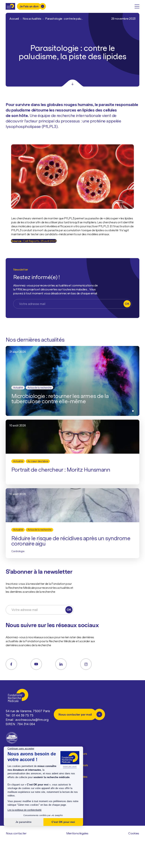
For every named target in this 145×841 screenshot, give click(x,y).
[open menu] (137, 6)
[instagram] (86, 664)
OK (127, 304)
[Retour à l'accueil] (10, 6)
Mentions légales (77, 833)
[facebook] (11, 664)
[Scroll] (72, 83)
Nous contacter (16, 833)
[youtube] (36, 664)
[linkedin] (61, 664)
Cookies (133, 833)
